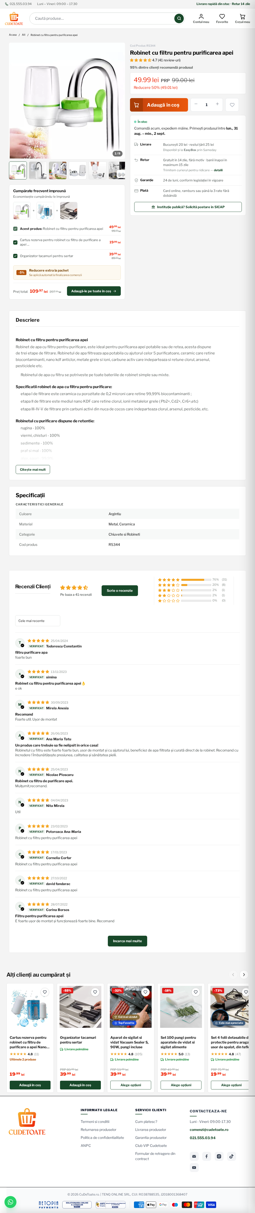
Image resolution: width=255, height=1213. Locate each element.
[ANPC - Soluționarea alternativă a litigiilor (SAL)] (111, 1205)
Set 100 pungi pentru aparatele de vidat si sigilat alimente (178, 1042)
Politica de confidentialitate (102, 1137)
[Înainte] (244, 974)
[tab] (18, 170)
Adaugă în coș (30, 1085)
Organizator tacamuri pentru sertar (78, 1039)
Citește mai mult (33, 469)
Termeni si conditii (95, 1121)
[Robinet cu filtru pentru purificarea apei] (67, 101)
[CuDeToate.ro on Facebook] (206, 1156)
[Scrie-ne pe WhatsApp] (10, 1202)
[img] (39, 640)
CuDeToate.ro (89, 1194)
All (23, 35)
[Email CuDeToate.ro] (194, 1156)
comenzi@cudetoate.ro (209, 1129)
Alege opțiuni (131, 1085)
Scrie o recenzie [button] (120, 591)
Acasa (13, 35)
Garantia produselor (151, 1137)
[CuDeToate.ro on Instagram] (219, 1156)
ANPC (86, 1145)
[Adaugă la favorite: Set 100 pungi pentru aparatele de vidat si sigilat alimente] (195, 992)
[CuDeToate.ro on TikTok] (231, 1156)
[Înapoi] (233, 974)
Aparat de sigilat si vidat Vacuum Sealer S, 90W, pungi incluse (129, 1042)
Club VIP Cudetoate (151, 1145)
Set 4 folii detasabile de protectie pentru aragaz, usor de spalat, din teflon (231, 1042)
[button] (141, 60)
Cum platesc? (146, 1121)
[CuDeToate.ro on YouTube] (194, 1167)
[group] (67, 101)
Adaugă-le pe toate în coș (91, 291)
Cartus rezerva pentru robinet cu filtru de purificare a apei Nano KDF (28, 1042)
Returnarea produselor (98, 1129)
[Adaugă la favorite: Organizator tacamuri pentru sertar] (95, 992)
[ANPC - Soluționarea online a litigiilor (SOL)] (77, 1205)
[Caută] (179, 18)
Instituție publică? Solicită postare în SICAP (191, 207)
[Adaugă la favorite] (232, 105)
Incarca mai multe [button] (127, 941)
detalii (218, 170)
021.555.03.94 (21, 4)
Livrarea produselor (150, 1129)
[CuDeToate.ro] (14, 18)
